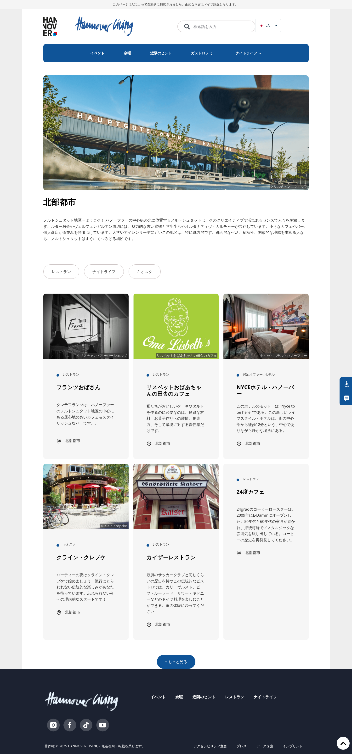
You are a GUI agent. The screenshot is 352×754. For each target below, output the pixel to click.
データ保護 (264, 746)
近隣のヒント (204, 696)
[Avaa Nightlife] (260, 53)
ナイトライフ (265, 696)
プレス (242, 746)
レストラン (234, 696)
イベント (158, 696)
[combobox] (216, 27)
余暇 (179, 696)
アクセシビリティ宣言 (210, 746)
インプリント (293, 746)
